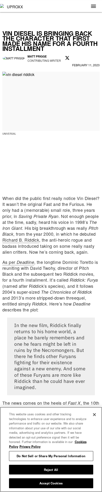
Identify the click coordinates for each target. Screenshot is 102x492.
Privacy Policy (30, 446)
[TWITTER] (67, 58)
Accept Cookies (51, 483)
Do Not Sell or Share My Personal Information (51, 456)
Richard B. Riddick (20, 240)
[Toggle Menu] (93, 6)
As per (18, 262)
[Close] (94, 414)
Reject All (51, 469)
